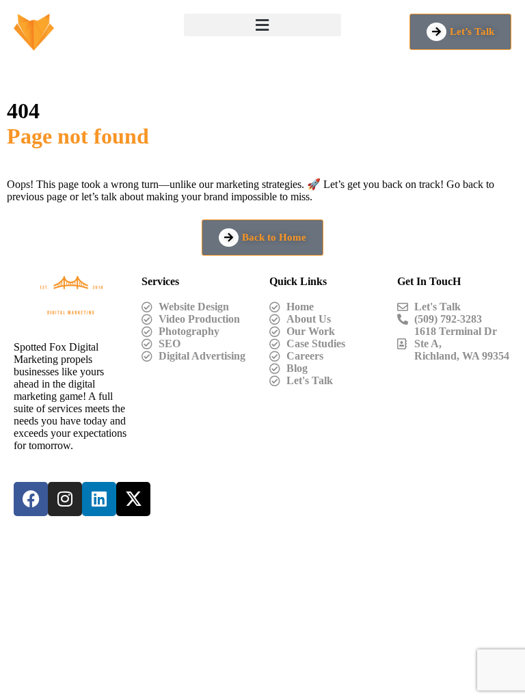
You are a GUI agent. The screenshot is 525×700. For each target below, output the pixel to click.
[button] (262, 25)
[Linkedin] (99, 499)
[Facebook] (31, 499)
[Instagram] (65, 499)
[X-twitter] (133, 499)
